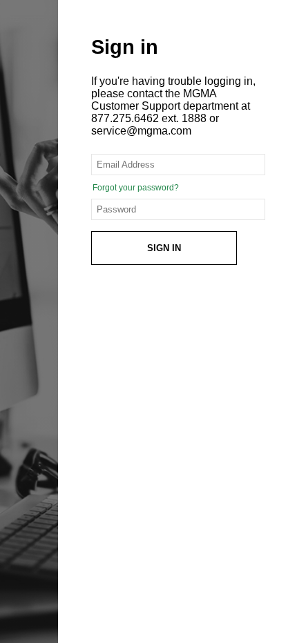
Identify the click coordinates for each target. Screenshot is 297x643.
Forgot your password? (136, 187)
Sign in (164, 248)
